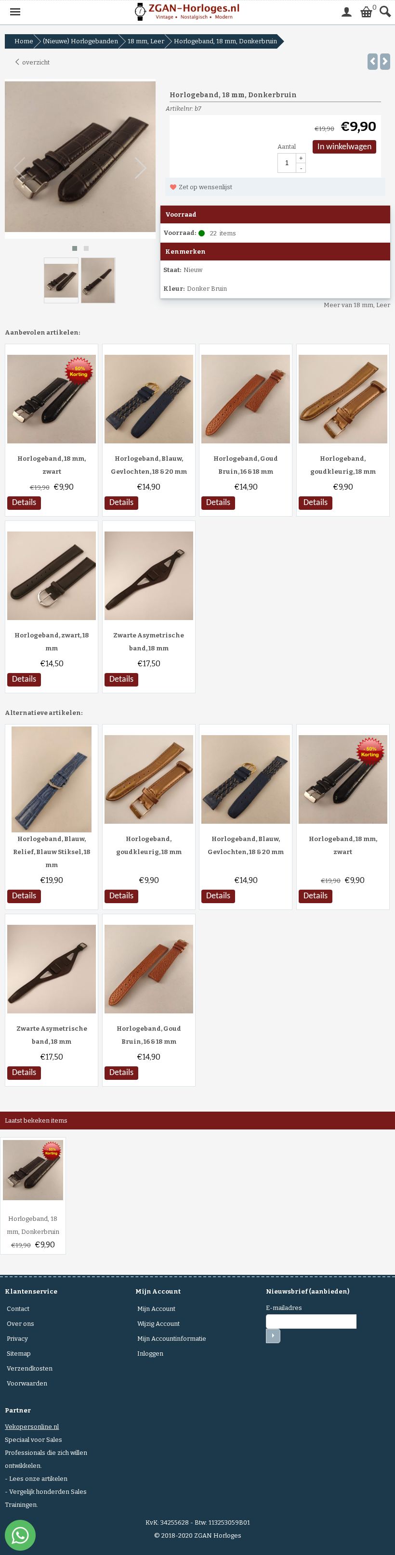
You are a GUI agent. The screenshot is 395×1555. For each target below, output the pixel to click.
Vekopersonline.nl (32, 1426)
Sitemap (19, 1353)
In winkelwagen (344, 147)
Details (24, 502)
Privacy (17, 1338)
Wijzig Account (158, 1323)
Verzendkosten (30, 1368)
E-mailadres (284, 1307)
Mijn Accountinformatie (171, 1338)
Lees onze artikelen (38, 1478)
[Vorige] (373, 61)
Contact (18, 1308)
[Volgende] (385, 61)
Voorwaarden (27, 1383)
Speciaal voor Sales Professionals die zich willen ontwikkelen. (46, 1452)
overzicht (35, 62)
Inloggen (150, 1353)
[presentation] (20, 168)
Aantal (286, 146)
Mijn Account (156, 1308)
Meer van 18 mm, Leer (357, 305)
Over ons (20, 1323)
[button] (74, 248)
